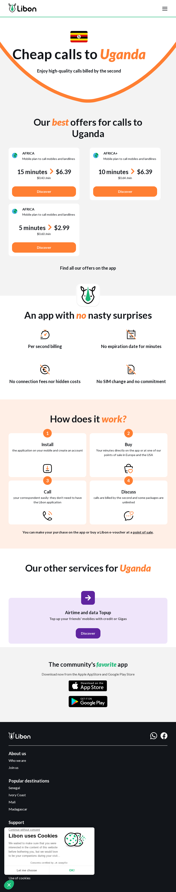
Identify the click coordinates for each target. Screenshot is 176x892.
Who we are (17, 760)
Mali (12, 802)
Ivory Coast (17, 795)
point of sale (143, 532)
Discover (44, 191)
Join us (13, 767)
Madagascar (18, 809)
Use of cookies (19, 878)
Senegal (14, 788)
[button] (164, 8)
